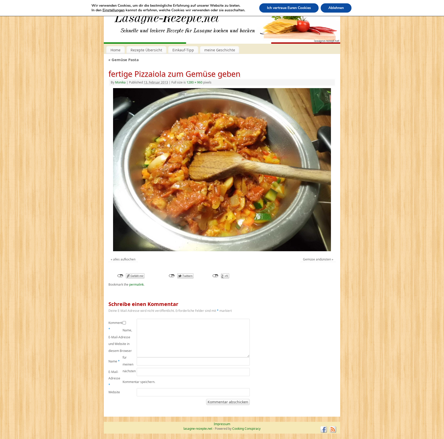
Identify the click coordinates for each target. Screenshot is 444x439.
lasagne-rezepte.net (167, 20)
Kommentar (115, 326)
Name (114, 361)
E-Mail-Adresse (114, 378)
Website (114, 392)
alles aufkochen (124, 259)
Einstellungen (114, 10)
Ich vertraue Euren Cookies (289, 7)
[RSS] (333, 429)
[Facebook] (323, 429)
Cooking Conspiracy (246, 428)
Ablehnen (336, 7)
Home (115, 50)
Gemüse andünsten (317, 259)
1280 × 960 (194, 82)
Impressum (222, 424)
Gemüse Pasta (123, 59)
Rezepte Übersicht (146, 50)
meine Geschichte (219, 50)
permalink (136, 284)
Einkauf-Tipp (183, 50)
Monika (120, 82)
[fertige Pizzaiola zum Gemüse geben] (221, 169)
